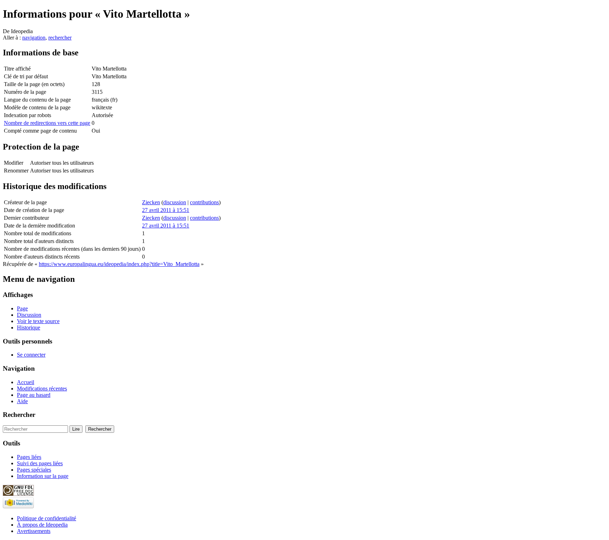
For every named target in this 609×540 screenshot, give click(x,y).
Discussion (29, 315)
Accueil (25, 382)
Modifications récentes (42, 389)
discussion (174, 202)
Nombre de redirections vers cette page (47, 123)
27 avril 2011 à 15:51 (165, 210)
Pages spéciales (34, 470)
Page (22, 308)
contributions (204, 202)
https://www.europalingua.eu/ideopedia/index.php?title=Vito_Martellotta (119, 264)
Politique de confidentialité (46, 518)
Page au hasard (33, 395)
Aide (22, 401)
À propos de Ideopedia (42, 525)
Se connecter (31, 355)
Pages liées (29, 457)
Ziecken (151, 202)
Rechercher (19, 414)
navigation (33, 38)
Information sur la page (42, 476)
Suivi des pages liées (40, 463)
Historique (28, 327)
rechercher (60, 38)
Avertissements (33, 531)
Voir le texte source (38, 321)
